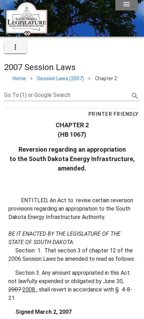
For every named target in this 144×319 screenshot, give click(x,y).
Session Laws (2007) (60, 78)
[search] (135, 96)
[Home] (27, 34)
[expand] (15, 47)
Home (19, 78)
